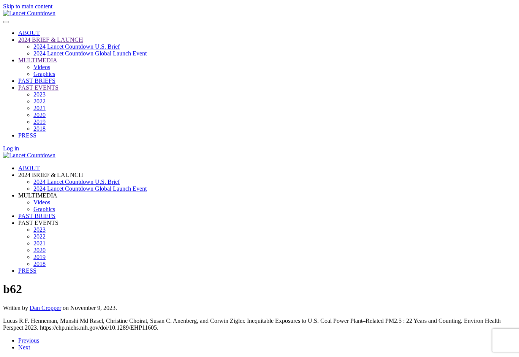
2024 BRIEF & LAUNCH (50, 39)
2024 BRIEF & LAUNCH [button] (50, 175)
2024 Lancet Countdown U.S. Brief (76, 46)
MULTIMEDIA (37, 60)
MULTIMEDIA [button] (37, 195)
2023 (39, 94)
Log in (11, 148)
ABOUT (29, 33)
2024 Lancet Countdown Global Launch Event (90, 53)
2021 (39, 108)
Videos (41, 67)
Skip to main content (27, 6)
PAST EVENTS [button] (38, 223)
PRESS (27, 135)
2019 (39, 121)
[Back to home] (29, 13)
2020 (39, 115)
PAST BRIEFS (36, 80)
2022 (39, 101)
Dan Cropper (45, 308)
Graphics (44, 74)
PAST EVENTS (38, 87)
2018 (39, 128)
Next (24, 347)
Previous (28, 340)
